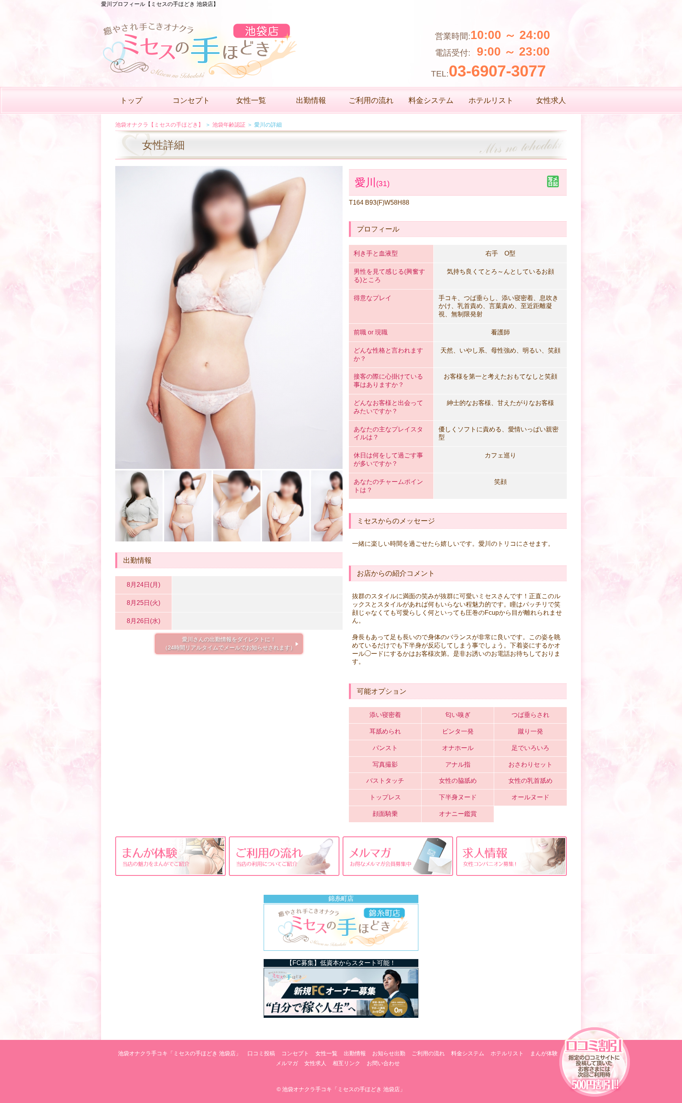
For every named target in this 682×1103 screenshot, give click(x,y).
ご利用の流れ (370, 100)
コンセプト (191, 100)
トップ (131, 100)
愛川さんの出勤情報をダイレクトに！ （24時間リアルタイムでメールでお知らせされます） (229, 643)
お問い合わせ (383, 1063)
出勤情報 (311, 100)
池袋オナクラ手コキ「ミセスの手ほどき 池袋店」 (179, 1053)
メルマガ (287, 1063)
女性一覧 (251, 100)
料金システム (430, 100)
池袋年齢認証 (228, 124)
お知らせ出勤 (388, 1053)
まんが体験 (544, 1053)
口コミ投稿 (261, 1053)
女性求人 (551, 100)
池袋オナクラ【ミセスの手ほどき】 (159, 124)
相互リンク (346, 1063)
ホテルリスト (490, 100)
